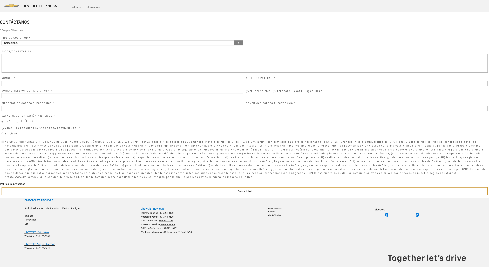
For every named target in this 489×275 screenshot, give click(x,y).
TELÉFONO (26, 120)
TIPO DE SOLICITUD (15, 37)
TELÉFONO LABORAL (290, 91)
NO (15, 133)
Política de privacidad (12, 183)
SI (6, 133)
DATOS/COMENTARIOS (16, 51)
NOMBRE (7, 78)
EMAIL (9, 120)
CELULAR (316, 91)
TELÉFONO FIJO (260, 91)
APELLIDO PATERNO (259, 78)
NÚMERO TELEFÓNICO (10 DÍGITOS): (26, 90)
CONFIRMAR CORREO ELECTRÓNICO (269, 103)
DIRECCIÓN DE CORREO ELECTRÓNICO (27, 103)
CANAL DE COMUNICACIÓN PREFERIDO (27, 115)
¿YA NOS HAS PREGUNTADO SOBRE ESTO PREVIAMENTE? (40, 128)
